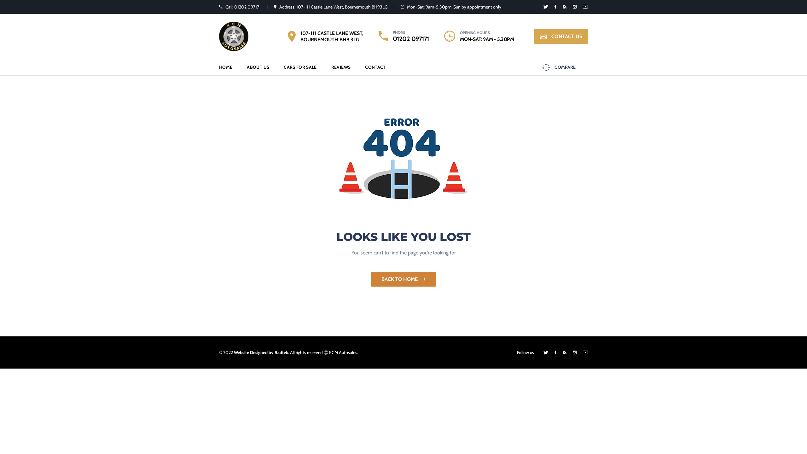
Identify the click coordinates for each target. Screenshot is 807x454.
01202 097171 (411, 39)
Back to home (400, 279)
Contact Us (566, 36)
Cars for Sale (300, 67)
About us (258, 67)
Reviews (341, 67)
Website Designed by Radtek (261, 352)
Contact (375, 67)
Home (225, 67)
